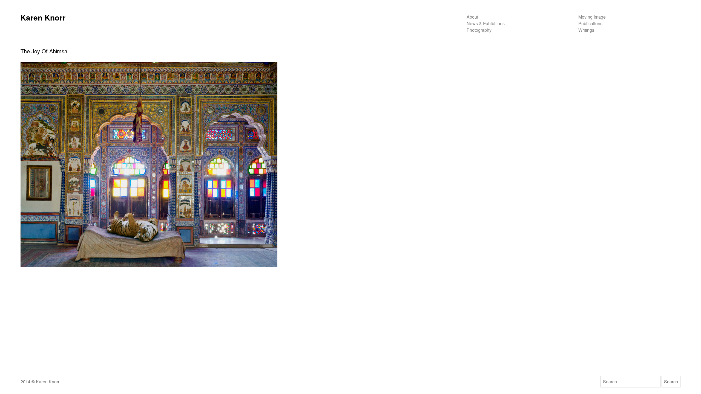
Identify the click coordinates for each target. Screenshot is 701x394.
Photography (479, 30)
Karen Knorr (43, 17)
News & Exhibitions (486, 23)
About (472, 17)
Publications (590, 23)
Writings (586, 30)
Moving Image (592, 17)
